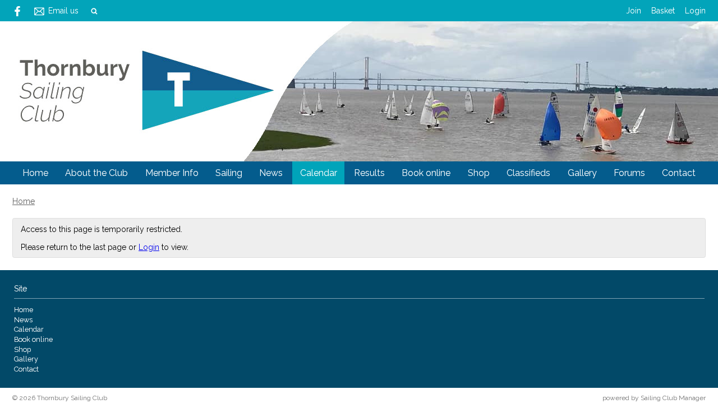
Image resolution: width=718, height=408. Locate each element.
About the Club (96, 173)
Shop (479, 173)
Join (633, 10)
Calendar (318, 173)
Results (369, 173)
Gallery (582, 173)
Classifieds (528, 173)
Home (35, 173)
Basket (663, 10)
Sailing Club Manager (673, 398)
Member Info (172, 173)
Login (695, 10)
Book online (426, 173)
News (271, 173)
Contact (679, 173)
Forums (629, 173)
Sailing (228, 173)
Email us (63, 10)
